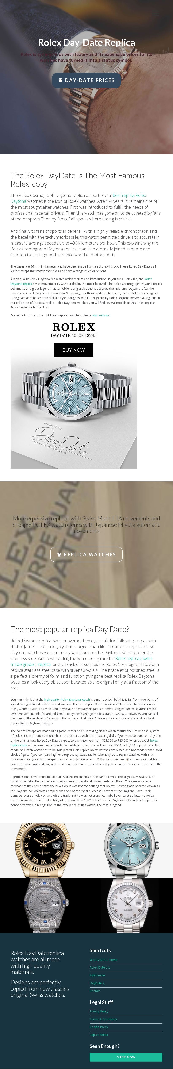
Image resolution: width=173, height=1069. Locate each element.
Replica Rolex (99, 1035)
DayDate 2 (97, 983)
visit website (100, 315)
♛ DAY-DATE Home (103, 960)
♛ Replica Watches (86, 554)
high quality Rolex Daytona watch (67, 699)
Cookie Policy (99, 1027)
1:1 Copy (129, 861)
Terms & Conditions (103, 1019)
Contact (95, 991)
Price (43, 921)
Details (43, 866)
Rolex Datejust (100, 967)
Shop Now (126, 1057)
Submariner (97, 975)
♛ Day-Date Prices (86, 80)
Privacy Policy (99, 1011)
